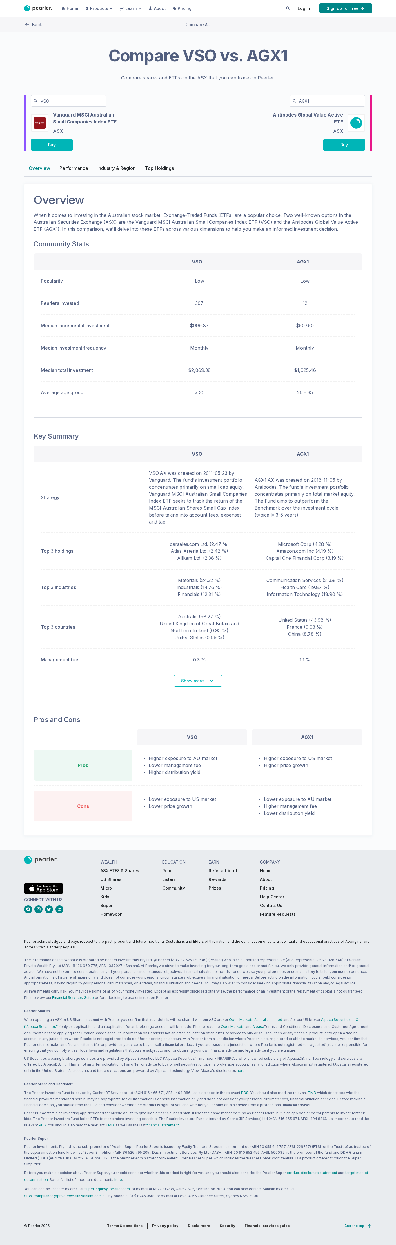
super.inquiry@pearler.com (107, 1189)
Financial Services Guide (73, 997)
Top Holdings (159, 168)
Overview (39, 168)
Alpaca (258, 1026)
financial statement (162, 1125)
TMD (312, 1092)
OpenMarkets (232, 1026)
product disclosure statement (312, 1173)
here (241, 1070)
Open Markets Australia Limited (255, 1019)
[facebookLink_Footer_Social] (29, 909)
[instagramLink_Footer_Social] (39, 909)
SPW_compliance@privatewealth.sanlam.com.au (65, 1196)
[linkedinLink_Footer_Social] (60, 909)
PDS (244, 1092)
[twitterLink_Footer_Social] (50, 909)
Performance (73, 168)
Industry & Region (116, 168)
